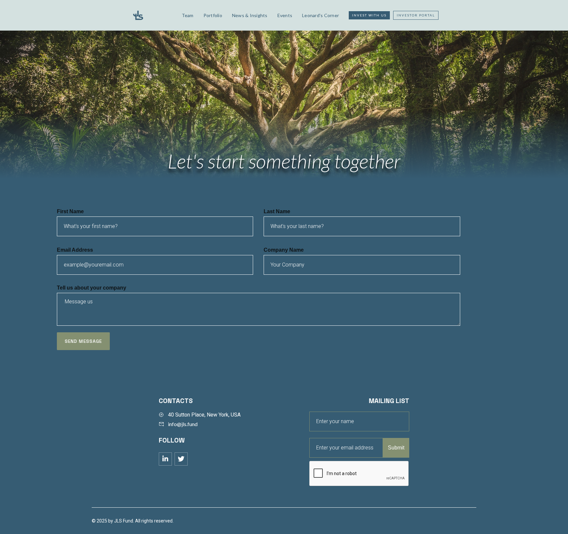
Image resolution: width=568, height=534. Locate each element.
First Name (70, 211)
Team (188, 15)
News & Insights (250, 15)
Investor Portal (416, 15)
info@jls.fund (183, 424)
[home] (152, 15)
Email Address (75, 250)
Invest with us (369, 15)
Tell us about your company (91, 288)
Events (285, 15)
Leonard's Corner (320, 15)
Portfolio (212, 15)
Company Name (284, 250)
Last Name (277, 211)
